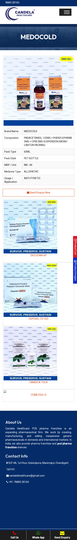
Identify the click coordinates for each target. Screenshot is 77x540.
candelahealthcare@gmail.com (27, 475)
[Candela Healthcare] (20, 13)
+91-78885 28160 (18, 481)
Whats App (38, 537)
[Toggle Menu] (67, 12)
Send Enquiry (62, 537)
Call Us (15, 537)
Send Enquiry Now (39, 192)
